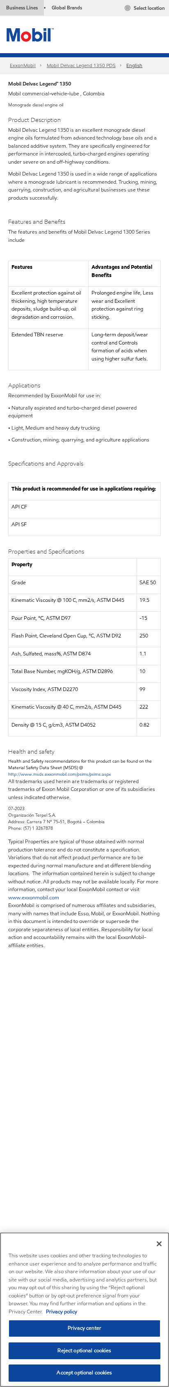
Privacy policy (61, 1311)
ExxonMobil (23, 65)
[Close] (159, 1244)
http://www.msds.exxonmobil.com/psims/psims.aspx (59, 774)
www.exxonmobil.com (33, 897)
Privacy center (84, 1328)
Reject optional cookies (84, 1350)
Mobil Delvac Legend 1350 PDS (81, 65)
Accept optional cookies (84, 1372)
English (134, 65)
